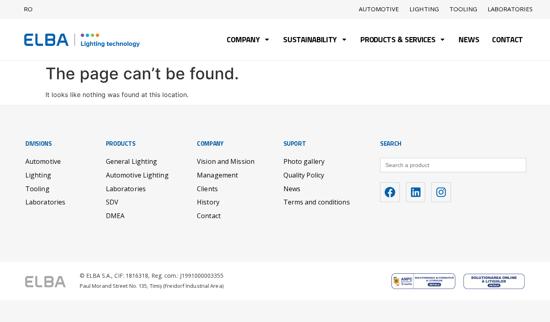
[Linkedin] (416, 192)
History (208, 202)
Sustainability (310, 40)
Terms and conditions (316, 202)
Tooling (463, 9)
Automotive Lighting (137, 175)
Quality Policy (303, 175)
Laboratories (510, 9)
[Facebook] (390, 192)
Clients (207, 188)
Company (243, 40)
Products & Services (397, 40)
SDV (112, 202)
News (469, 40)
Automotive (379, 9)
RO (28, 9)
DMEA (115, 215)
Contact (507, 40)
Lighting (424, 9)
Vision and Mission (225, 161)
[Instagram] (441, 192)
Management (217, 175)
